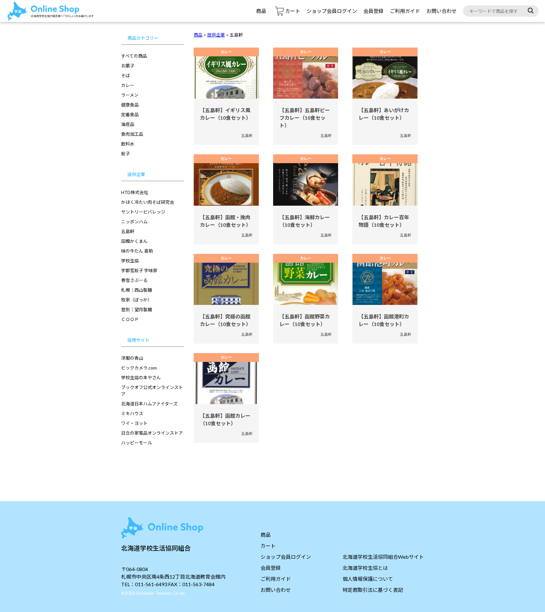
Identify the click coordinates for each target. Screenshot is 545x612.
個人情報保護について (368, 579)
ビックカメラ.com (139, 367)
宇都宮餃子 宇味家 (139, 270)
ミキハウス (132, 413)
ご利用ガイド (405, 11)
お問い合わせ (441, 11)
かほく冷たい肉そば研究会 (147, 202)
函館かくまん (134, 241)
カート (268, 546)
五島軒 (127, 231)
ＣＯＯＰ (130, 319)
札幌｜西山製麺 (136, 290)
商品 (261, 11)
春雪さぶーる (134, 280)
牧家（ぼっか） (136, 299)
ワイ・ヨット (134, 423)
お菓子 (127, 65)
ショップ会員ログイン (332, 11)
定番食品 (130, 114)
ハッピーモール (136, 442)
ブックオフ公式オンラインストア (152, 391)
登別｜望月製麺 (136, 309)
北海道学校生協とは (365, 568)
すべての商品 (134, 56)
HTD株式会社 (134, 192)
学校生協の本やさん (141, 377)
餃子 (125, 153)
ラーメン (129, 95)
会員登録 (373, 11)
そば (125, 75)
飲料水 (127, 143)
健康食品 (130, 104)
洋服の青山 (132, 358)
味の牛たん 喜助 (137, 251)
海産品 (127, 124)
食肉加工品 (132, 134)
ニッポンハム (134, 221)
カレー (127, 85)
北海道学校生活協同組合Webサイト (383, 557)
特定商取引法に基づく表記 (373, 590)
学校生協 (130, 260)
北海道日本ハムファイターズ (149, 403)
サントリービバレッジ (143, 211)
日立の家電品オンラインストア (152, 433)
